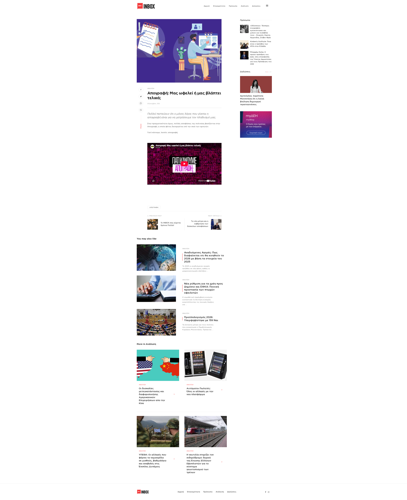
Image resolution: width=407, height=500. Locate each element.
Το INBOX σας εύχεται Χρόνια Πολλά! (171, 224)
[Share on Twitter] (141, 96)
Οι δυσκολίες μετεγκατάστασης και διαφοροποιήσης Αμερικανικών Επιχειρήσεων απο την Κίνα (152, 396)
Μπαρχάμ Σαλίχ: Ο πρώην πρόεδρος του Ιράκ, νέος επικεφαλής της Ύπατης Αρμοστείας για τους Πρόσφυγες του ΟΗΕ (261, 58)
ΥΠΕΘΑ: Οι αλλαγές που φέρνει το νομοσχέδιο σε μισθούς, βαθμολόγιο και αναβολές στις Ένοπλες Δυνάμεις (152, 460)
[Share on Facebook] (141, 89)
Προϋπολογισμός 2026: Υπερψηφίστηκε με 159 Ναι (201, 319)
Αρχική (207, 6)
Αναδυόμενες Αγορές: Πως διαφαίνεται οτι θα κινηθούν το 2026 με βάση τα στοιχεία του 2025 (204, 257)
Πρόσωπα (233, 6)
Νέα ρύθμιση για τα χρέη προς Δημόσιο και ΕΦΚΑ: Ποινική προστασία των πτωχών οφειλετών (203, 288)
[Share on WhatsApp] (141, 103)
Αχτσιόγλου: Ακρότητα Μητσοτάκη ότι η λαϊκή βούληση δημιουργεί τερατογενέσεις (252, 100)
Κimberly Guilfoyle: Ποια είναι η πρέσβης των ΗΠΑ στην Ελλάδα (260, 44)
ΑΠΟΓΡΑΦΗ (153, 207)
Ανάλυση (244, 6)
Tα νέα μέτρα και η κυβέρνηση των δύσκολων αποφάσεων (197, 223)
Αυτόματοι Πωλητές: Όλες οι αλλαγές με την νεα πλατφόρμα (200, 391)
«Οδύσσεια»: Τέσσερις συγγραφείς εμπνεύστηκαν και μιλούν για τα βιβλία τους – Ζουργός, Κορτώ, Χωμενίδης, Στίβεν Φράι (260, 32)
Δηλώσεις (256, 6)
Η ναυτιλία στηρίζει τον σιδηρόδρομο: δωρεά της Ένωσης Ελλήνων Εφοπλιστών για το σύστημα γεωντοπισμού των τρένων (200, 463)
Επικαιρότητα (219, 6)
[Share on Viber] (141, 110)
